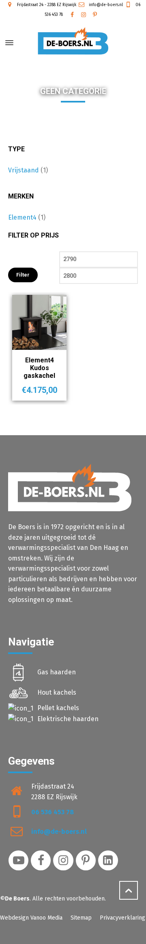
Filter (23, 275)
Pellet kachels (58, 708)
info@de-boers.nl (105, 4)
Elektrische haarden (68, 719)
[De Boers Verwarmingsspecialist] (73, 41)
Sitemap (81, 917)
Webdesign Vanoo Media (31, 917)
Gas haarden (56, 672)
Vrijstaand (23, 170)
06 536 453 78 (52, 812)
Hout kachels (56, 692)
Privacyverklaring (122, 917)
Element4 (22, 217)
